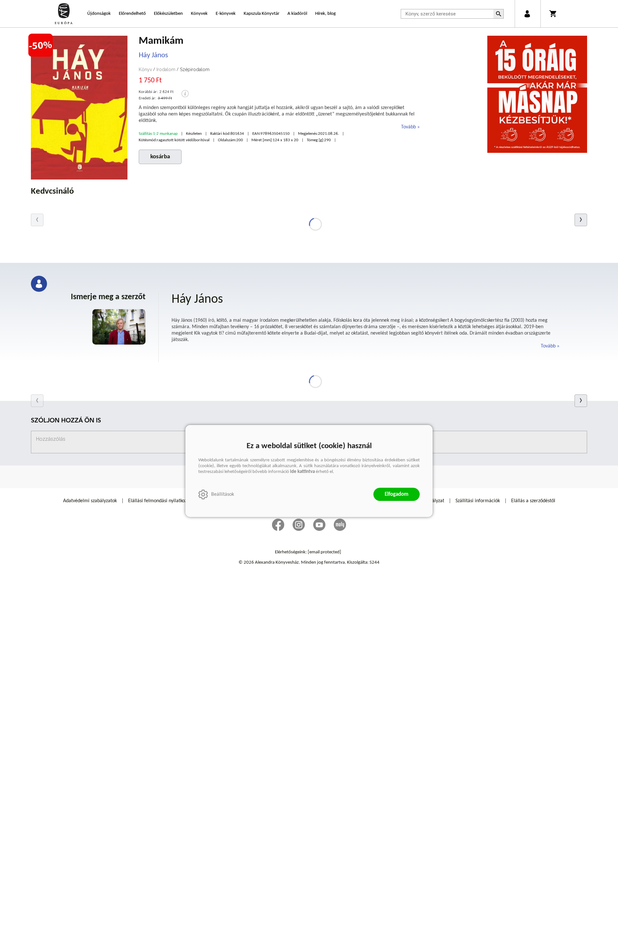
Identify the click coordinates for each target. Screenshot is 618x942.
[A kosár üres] (553, 13)
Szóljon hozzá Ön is (66, 421)
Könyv (145, 69)
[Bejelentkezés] (527, 13)
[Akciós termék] (40, 45)
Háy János (153, 55)
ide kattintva (302, 471)
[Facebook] (278, 525)
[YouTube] (319, 525)
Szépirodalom (195, 69)
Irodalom (165, 69)
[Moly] (340, 525)
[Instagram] (298, 525)
